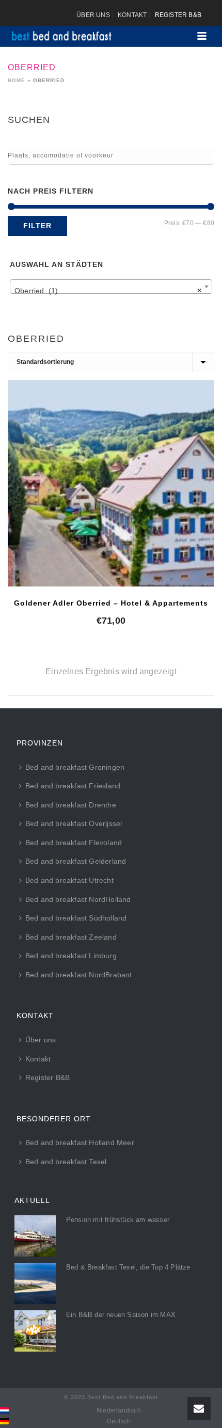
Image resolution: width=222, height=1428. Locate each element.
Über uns (40, 1040)
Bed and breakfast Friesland (72, 786)
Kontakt (38, 1059)
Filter (37, 225)
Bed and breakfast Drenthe (70, 805)
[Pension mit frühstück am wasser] (35, 1236)
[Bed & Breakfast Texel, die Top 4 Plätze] (35, 1283)
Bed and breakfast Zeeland (71, 937)
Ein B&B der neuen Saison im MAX (121, 1315)
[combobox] (111, 286)
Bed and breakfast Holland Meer (79, 1142)
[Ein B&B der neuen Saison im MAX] (35, 1331)
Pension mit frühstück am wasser (117, 1220)
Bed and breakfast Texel (66, 1161)
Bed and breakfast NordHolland (78, 899)
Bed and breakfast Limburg (71, 955)
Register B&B (47, 1077)
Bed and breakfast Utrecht (69, 880)
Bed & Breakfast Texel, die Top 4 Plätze (128, 1267)
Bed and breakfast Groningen (74, 767)
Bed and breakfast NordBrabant (78, 975)
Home (16, 80)
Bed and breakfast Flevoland (73, 842)
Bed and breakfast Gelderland (75, 861)
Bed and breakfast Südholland (76, 918)
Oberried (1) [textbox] (107, 291)
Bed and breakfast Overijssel (73, 823)
